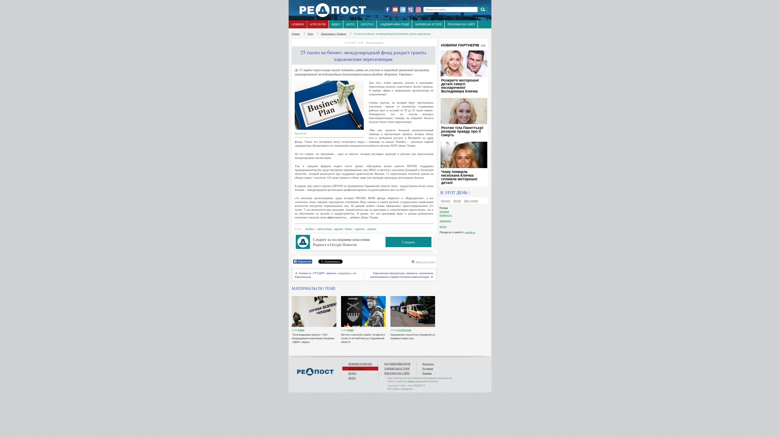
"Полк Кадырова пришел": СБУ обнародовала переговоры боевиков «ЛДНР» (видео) (313, 338)
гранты (371, 229)
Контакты (428, 364)
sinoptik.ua (470, 232)
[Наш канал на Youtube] (395, 9)
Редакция (427, 368)
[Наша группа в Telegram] (403, 9)
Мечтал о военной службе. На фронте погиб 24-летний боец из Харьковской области (363, 338)
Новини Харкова (360, 364)
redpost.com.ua (415, 381)
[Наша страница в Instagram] (418, 9)
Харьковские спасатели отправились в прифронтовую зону (412, 336)
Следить (408, 241)
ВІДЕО (336, 24)
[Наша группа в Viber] (410, 9)
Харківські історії (428, 24)
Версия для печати (425, 261)
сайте (430, 138)
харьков (338, 229)
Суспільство (403, 330)
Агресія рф (318, 24)
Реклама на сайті (461, 24)
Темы (310, 33)
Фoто (350, 24)
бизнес (349, 229)
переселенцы (324, 229)
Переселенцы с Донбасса (333, 33)
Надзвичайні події (394, 24)
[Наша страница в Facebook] (387, 9)
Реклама (427, 373)
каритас (360, 229)
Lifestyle (367, 24)
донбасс (310, 229)
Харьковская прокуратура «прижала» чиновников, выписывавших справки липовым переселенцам (402, 275)
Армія (301, 330)
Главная (296, 33)
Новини (298, 24)
